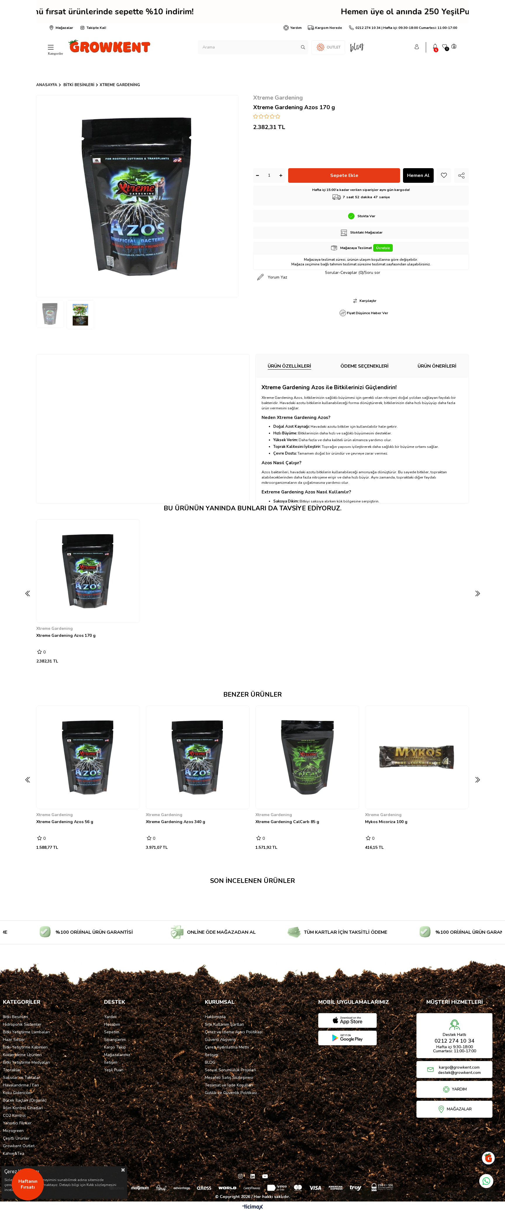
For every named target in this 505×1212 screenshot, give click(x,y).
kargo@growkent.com (459, 1067)
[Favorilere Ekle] (444, 175)
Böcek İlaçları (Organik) (24, 1100)
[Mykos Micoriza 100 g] (416, 757)
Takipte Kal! (96, 27)
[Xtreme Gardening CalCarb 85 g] (307, 757)
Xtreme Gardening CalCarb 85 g (287, 822)
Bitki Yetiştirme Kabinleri (25, 1047)
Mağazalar (64, 27)
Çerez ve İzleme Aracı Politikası (233, 1032)
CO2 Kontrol (14, 1115)
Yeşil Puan (113, 1070)
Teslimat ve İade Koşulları (229, 1085)
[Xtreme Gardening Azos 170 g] (88, 570)
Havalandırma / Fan (21, 1085)
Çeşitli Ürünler (16, 1138)
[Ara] (303, 47)
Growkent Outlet (18, 1146)
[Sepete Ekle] (45, 614)
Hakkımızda (215, 1017)
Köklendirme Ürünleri (22, 1055)
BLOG (210, 1062)
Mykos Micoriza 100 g (386, 822)
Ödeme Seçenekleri (364, 366)
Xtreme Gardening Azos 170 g (66, 635)
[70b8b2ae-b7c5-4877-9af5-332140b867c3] (252, 1187)
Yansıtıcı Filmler (17, 1123)
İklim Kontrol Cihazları (23, 1108)
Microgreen (13, 1130)
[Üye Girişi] (417, 47)
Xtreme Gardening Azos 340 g (175, 822)
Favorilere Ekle (132, 614)
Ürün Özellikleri (289, 366)
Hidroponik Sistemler (22, 1024)
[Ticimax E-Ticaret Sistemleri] (252, 1207)
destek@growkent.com (459, 1072)
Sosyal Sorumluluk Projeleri (230, 1070)
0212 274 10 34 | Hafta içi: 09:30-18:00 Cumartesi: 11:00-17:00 (406, 27)
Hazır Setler (14, 1039)
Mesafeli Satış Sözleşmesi (229, 1077)
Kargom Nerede (328, 27)
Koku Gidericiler (17, 1093)
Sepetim (111, 1032)
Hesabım (112, 1024)
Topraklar (12, 1070)
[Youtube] (265, 1176)
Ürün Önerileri (437, 366)
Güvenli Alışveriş (220, 1039)
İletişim (110, 1062)
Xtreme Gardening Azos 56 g (64, 822)
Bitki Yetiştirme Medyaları (26, 1062)
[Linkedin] (252, 1176)
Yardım (296, 27)
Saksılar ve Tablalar (21, 1077)
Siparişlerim (115, 1039)
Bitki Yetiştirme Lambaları (26, 1032)
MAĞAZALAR (459, 1109)
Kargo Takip (115, 1047)
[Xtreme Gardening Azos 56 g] (88, 757)
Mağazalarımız (117, 1055)
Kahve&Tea (13, 1153)
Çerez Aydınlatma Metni (227, 1047)
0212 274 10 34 (454, 1041)
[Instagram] (240, 1176)
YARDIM (459, 1089)
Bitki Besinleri (15, 1017)
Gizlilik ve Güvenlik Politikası (231, 1093)
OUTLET (333, 47)
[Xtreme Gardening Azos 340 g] (197, 757)
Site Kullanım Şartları (224, 1024)
